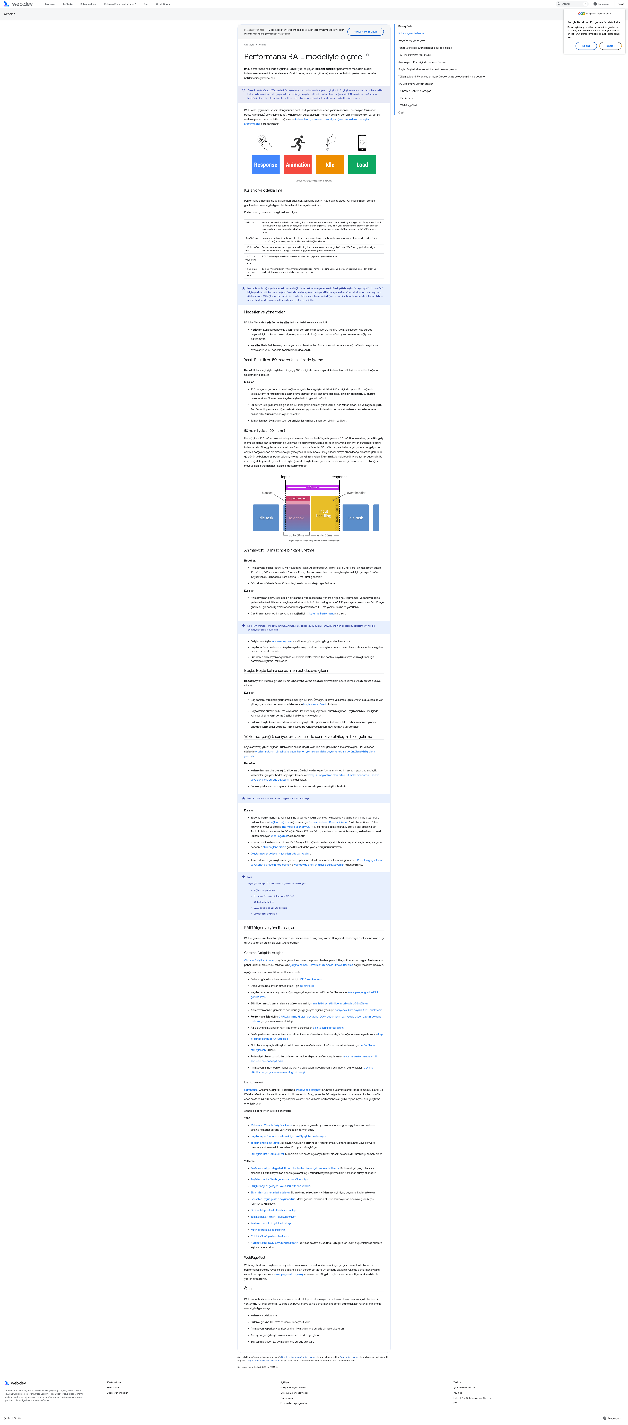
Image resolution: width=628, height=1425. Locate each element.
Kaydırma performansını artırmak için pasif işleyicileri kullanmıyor (288, 1136)
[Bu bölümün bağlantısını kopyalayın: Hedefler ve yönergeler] (288, 312)
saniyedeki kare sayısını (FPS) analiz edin (358, 1010)
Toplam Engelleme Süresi (265, 1143)
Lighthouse (251, 1090)
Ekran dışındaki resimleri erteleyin (270, 1192)
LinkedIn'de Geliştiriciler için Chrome (472, 1398)
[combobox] (572, 4)
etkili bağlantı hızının (274, 847)
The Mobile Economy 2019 (297, 827)
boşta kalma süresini (315, 704)
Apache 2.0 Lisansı (349, 1357)
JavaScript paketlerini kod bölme (270, 864)
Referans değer (88, 3)
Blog (146, 3)
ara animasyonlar (282, 641)
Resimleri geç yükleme (370, 860)
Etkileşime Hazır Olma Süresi (267, 1154)
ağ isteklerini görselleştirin (328, 1027)
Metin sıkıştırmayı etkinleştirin (268, 1230)
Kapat (586, 46)
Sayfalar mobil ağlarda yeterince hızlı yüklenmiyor (279, 1179)
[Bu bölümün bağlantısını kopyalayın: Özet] (256, 1289)
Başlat (610, 46)
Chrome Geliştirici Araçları (259, 960)
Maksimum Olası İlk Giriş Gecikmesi (271, 1125)
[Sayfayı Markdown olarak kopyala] (368, 55)
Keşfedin (68, 3)
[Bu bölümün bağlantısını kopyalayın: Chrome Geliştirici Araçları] (286, 953)
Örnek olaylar (287, 1398)
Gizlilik (17, 1418)
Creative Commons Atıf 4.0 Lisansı (298, 1357)
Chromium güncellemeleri (294, 1392)
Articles (9, 14)
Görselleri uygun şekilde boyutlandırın (273, 1199)
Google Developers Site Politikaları (263, 1360)
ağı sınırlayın (307, 986)
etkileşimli (283, 779)
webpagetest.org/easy (289, 1274)
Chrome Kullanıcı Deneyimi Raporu (329, 822)
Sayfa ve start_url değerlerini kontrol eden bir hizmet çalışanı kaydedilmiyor (295, 1168)
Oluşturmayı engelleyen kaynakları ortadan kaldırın (280, 853)
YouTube (458, 1392)
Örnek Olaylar (163, 3)
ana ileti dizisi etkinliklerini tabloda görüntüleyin (340, 1003)
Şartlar (7, 1418)
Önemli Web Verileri (273, 90)
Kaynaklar (50, 3)
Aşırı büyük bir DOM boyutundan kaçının (274, 1243)
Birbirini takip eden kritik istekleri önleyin (274, 1210)
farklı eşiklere (347, 98)
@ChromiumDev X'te (464, 1387)
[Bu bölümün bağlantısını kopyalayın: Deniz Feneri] (266, 1082)
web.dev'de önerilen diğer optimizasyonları (319, 864)
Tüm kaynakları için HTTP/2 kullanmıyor (273, 1216)
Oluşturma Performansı (321, 613)
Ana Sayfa (249, 44)
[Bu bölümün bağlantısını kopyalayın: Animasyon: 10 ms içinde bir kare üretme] (317, 551)
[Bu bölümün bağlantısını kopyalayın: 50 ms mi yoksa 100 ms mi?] (288, 431)
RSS (455, 1403)
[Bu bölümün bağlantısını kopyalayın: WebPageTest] (268, 1258)
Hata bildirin (113, 1387)
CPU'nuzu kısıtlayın (311, 979)
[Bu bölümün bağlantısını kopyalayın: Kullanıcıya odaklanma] (285, 191)
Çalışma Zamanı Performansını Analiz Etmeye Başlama (321, 965)
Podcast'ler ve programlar (293, 1403)
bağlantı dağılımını (280, 822)
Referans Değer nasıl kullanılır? (120, 3)
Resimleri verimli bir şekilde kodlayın (271, 1223)
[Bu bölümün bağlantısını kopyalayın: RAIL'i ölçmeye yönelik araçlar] (298, 928)
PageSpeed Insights (308, 1090)
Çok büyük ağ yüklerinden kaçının (270, 1236)
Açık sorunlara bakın (117, 1392)
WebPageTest (279, 836)
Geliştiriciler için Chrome (293, 1387)
